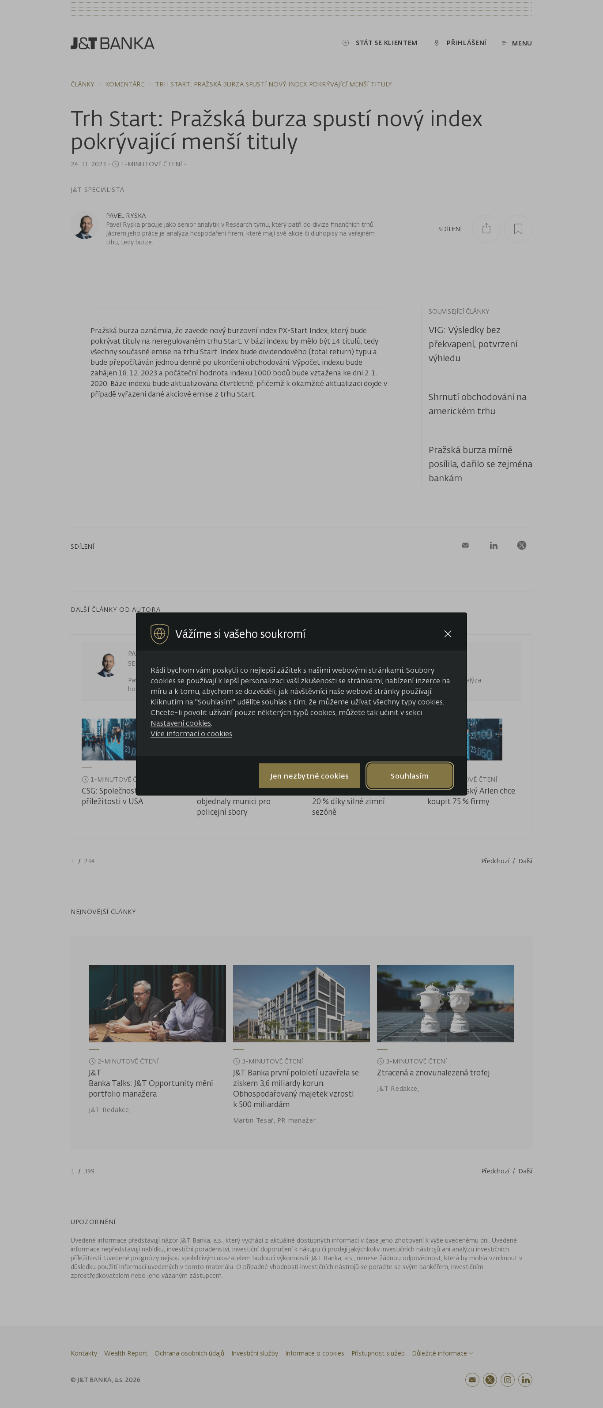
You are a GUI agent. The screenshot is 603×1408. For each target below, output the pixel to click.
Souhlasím (410, 775)
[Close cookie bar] (447, 634)
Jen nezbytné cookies (309, 775)
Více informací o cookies (191, 733)
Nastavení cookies (181, 723)
